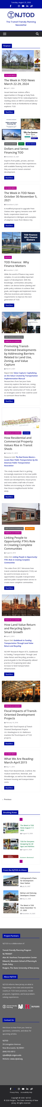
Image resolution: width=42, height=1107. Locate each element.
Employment (30, 528)
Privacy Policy (14, 1092)
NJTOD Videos (30, 144)
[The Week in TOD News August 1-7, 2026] (10, 828)
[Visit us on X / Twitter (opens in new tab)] (15, 6)
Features (8, 257)
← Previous (6, 799)
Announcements (10, 144)
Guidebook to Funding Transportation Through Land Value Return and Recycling (18, 643)
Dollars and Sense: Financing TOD (16, 150)
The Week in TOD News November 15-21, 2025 (28, 907)
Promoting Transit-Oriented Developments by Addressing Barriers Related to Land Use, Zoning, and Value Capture (20, 355)
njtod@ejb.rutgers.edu (12, 1055)
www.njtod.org (16, 1059)
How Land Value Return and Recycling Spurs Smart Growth (20, 628)
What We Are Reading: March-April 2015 (19, 760)
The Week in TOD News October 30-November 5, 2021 (20, 196)
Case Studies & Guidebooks (14, 337)
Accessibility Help (26, 1092)
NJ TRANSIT (7, 954)
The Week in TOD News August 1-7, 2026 (27, 827)
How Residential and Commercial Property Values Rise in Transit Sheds (18, 443)
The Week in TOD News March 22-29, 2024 (19, 82)
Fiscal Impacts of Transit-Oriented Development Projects (20, 714)
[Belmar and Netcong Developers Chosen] (10, 895)
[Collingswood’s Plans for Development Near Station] (10, 882)
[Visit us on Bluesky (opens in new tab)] (31, 6)
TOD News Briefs (10, 75)
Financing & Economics (13, 341)
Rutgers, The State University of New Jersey (21, 968)
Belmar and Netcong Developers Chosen (28, 894)
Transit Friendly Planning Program (17, 950)
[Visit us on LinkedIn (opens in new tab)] (27, 6)
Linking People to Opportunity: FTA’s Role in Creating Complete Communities (19, 543)
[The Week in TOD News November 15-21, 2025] (10, 909)
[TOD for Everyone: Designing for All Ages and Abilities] (10, 844)
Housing (26, 433)
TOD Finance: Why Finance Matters (16, 264)
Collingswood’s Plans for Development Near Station (28, 880)
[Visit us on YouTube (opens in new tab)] (23, 6)
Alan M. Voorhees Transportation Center (20, 957)
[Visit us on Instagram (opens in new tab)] (19, 6)
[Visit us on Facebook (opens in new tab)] (10, 6)
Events (21, 144)
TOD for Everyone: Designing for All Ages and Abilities (27, 844)
